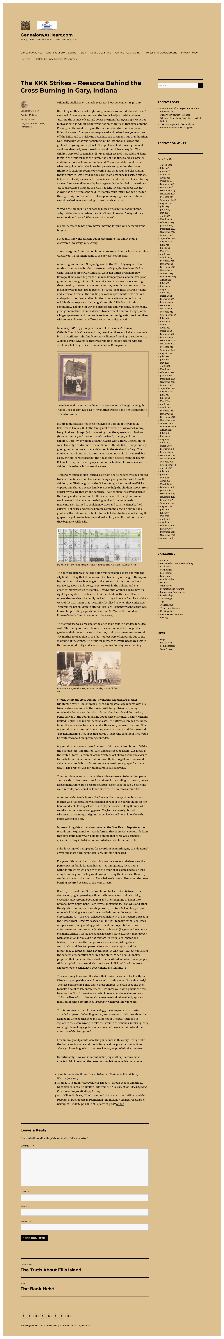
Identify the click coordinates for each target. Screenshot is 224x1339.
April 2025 (165, 216)
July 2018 (164, 471)
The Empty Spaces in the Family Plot (177, 124)
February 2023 (167, 299)
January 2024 (166, 264)
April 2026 (165, 178)
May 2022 (165, 324)
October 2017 (166, 500)
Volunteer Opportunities (172, 614)
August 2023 (166, 280)
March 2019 (166, 446)
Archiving (165, 560)
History (163, 582)
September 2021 (168, 350)
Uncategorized (167, 611)
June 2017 (165, 513)
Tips (162, 601)
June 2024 (165, 248)
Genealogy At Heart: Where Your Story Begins (48, 52)
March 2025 (166, 219)
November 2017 (167, 497)
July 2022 (164, 318)
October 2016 (166, 538)
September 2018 (168, 465)
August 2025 (166, 203)
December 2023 (167, 267)
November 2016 (167, 535)
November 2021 (167, 343)
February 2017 (167, 525)
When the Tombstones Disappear (176, 127)
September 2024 (168, 238)
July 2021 (164, 356)
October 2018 (166, 462)
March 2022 (166, 331)
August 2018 (166, 468)
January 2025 (166, 225)
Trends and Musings (170, 608)
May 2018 (164, 477)
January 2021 (166, 375)
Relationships (167, 595)
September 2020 (168, 388)
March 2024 (166, 257)
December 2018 (167, 455)
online (120, 1103)
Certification (166, 570)
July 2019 (164, 433)
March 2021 (166, 369)
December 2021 (167, 340)
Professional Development (161, 52)
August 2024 (166, 241)
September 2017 (168, 503)
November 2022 (168, 308)
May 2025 (165, 213)
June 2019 (165, 436)
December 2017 (167, 493)
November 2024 (168, 232)
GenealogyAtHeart (30, 111)
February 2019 (167, 449)
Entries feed (166, 642)
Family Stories (28, 119)
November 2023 (167, 270)
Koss (42, 123)
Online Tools (166, 585)
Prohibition (26, 126)
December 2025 (167, 190)
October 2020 (166, 385)
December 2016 (167, 532)
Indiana (30, 123)
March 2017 (166, 522)
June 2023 (165, 286)
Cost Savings (166, 573)
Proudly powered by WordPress (77, 1325)
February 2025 (167, 222)
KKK (37, 123)
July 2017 (164, 509)
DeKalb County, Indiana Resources (56, 59)
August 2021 (166, 353)
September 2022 (168, 315)
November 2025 (168, 194)
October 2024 (166, 235)
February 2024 (167, 261)
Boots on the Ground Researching (176, 563)
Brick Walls (165, 566)
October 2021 (166, 347)
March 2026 (166, 181)
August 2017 (166, 506)
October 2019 (166, 423)
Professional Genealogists (172, 592)
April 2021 (165, 366)
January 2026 (166, 187)
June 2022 (165, 321)
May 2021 (164, 363)
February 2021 (167, 372)
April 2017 (165, 519)
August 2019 (166, 430)
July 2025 (164, 206)
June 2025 (165, 209)
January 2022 (166, 337)
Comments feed (167, 646)
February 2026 (167, 184)
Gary (23, 123)
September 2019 (168, 426)
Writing (164, 617)
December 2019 (167, 417)
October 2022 (166, 312)
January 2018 (166, 490)
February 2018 (167, 487)
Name (25, 1191)
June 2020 (165, 398)
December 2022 (167, 305)
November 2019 (167, 420)
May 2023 (164, 289)
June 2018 (165, 474)
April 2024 (165, 254)
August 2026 (166, 165)
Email (25, 1206)
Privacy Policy (189, 52)
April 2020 (165, 404)
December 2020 (167, 379)
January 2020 (166, 414)
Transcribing (166, 605)
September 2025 (168, 200)
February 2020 (167, 410)
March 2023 (166, 296)
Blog (83, 52)
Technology (166, 598)
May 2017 (164, 516)
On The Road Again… (127, 52)
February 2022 (167, 334)
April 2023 (165, 292)
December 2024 (167, 229)
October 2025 (166, 197)
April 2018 (165, 481)
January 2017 (166, 529)
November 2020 (168, 382)
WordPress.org (167, 649)
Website (26, 1221)
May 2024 (165, 251)
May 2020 (165, 401)
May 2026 (165, 174)
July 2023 (164, 283)
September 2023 (168, 276)
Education (165, 576)
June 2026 (165, 171)
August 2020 (166, 391)
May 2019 (164, 439)
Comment (27, 1146)
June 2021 (165, 359)
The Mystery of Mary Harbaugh (175, 115)
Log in (163, 639)
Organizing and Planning (172, 589)
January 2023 (166, 302)
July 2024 (164, 245)
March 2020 (166, 407)
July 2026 (164, 168)
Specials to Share (100, 52)
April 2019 (165, 442)
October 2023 (166, 273)
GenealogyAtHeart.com (47, 35)
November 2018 (167, 458)
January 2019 (166, 452)
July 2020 (164, 395)
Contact (25, 59)
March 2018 (166, 484)
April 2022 (165, 328)
